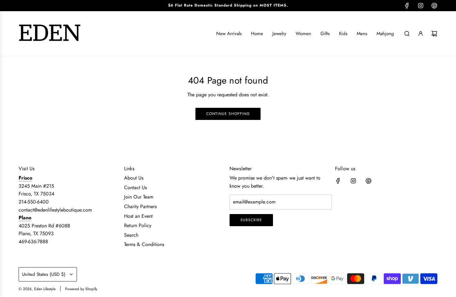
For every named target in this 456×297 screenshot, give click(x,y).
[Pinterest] (434, 5)
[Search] (407, 33)
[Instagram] (420, 5)
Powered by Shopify (81, 289)
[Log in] (420, 33)
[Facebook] (407, 5)
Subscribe (251, 220)
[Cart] (434, 33)
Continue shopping (228, 114)
